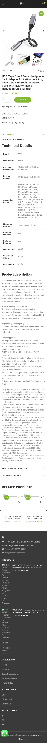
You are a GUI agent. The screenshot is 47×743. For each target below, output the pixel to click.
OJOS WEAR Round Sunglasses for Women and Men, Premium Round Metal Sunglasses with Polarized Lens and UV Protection (28, 566)
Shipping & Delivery (12, 475)
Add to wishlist (23, 107)
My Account (7, 699)
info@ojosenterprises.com (15, 553)
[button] (19, 502)
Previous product (38, 71)
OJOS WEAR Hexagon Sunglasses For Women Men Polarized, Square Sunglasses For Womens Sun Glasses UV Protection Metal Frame (28, 611)
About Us (6, 669)
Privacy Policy (7, 683)
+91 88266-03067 (18, 549)
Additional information (14, 468)
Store (4, 695)
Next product (43, 71)
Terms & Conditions (10, 674)
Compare (8, 107)
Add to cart (23, 100)
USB (10, 71)
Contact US (6, 704)
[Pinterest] (16, 122)
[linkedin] (19, 122)
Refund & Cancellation (11, 678)
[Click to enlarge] (6, 48)
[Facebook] (9, 122)
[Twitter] (12, 122)
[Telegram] (23, 122)
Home (4, 71)
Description (8, 135)
